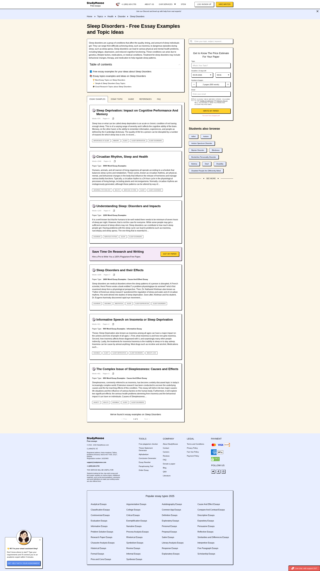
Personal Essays (169, 526)
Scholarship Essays (206, 554)
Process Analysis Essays (137, 532)
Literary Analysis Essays (173, 543)
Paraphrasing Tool (146, 466)
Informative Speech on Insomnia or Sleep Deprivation (134, 319)
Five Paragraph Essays (208, 548)
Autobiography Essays (172, 504)
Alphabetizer (144, 454)
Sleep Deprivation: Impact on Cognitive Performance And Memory (137, 112)
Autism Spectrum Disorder (201, 143)
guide (131, 99)
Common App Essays (171, 510)
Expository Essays (206, 521)
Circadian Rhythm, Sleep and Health (122, 156)
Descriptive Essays (206, 515)
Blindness (216, 150)
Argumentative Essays (136, 504)
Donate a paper (169, 464)
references (145, 99)
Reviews (166, 456)
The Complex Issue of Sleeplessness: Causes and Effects (137, 369)
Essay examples (97, 99)
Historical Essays (98, 548)
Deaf (207, 164)
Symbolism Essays (134, 543)
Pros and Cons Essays (101, 559)
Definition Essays (169, 515)
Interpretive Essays (206, 543)
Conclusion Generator (147, 458)
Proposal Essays (169, 532)
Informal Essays (133, 554)
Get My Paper (169, 254)
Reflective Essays (205, 532)
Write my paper (211, 111)
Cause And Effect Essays (209, 504)
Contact (166, 448)
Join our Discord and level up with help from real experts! (158, 11)
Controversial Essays (100, 515)
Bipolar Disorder (197, 150)
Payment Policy (193, 456)
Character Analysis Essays (102, 543)
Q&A (164, 472)
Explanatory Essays (171, 554)
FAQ (159, 99)
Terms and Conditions (195, 444)
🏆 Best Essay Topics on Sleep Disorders (109, 80)
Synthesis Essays (134, 559)
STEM (183, 4)
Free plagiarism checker (148, 444)
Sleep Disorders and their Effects (120, 270)
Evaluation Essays (99, 521)
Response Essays (170, 548)
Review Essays (133, 548)
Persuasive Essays (206, 526)
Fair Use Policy (193, 452)
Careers (166, 452)
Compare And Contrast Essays (211, 510)
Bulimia (194, 164)
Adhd (193, 136)
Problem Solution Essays (102, 532)
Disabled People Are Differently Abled (206, 171)
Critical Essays (133, 515)
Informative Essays (99, 526)
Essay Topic (117, 99)
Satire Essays (168, 537)
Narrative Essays (134, 526)
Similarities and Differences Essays (213, 537)
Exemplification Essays (136, 521)
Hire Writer (224, 4)
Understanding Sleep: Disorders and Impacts (128, 206)
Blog (164, 468)
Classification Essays (100, 510)
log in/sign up (204, 4)
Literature (166, 476)
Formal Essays (97, 554)
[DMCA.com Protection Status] (215, 459)
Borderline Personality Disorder (203, 157)
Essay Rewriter (145, 462)
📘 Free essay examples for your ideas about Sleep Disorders (120, 71)
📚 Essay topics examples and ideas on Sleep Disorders (118, 76)
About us (149, 4)
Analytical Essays (98, 504)
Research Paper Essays (101, 537)
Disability (219, 164)
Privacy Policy (192, 448)
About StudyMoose (170, 444)
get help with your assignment (24, 563)
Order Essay (144, 470)
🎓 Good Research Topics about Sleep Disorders (112, 87)
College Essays (133, 510)
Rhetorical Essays (134, 537)
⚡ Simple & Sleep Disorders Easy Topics (109, 83)
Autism (206, 136)
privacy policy (222, 101)
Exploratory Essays (170, 521)
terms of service (206, 101)
